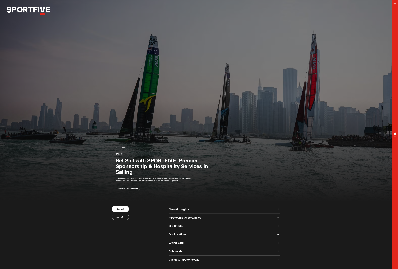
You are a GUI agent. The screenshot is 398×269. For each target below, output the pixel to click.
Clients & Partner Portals (184, 259)
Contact (120, 209)
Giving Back (176, 242)
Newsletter (120, 217)
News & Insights (179, 209)
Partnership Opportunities (185, 217)
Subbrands (175, 251)
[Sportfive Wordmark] (28, 17)
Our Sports (175, 226)
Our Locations (177, 234)
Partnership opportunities (128, 188)
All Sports (124, 147)
